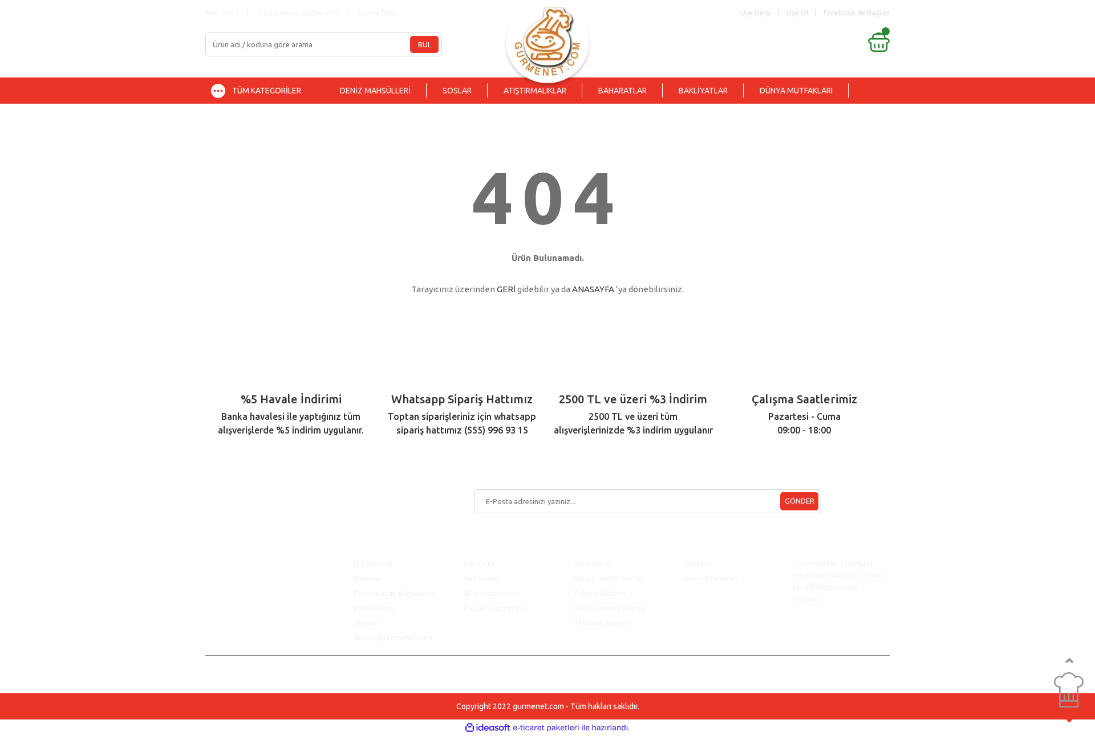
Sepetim (697, 563)
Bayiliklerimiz (375, 608)
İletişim (366, 623)
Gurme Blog (376, 13)
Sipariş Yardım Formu (609, 578)
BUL (424, 44)
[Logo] (547, 38)
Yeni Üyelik (481, 578)
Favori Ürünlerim (710, 578)
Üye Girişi (479, 563)
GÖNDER (799, 501)
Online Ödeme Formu (609, 608)
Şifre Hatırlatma (490, 593)
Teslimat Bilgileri (602, 623)
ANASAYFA (593, 289)
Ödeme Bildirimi (600, 593)
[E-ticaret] (546, 728)
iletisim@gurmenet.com (393, 637)
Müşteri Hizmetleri (495, 608)
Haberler (368, 578)
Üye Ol (797, 13)
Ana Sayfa (222, 13)
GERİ (506, 289)
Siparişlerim (593, 563)
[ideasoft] (487, 727)
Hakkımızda (373, 563)
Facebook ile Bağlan (857, 13)
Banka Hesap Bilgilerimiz (298, 13)
